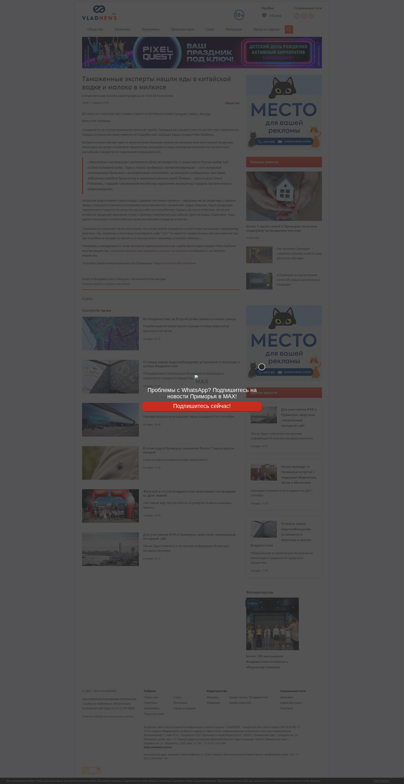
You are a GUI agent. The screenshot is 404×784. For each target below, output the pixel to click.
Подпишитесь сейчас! (202, 406)
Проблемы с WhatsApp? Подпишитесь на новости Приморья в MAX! (202, 393)
